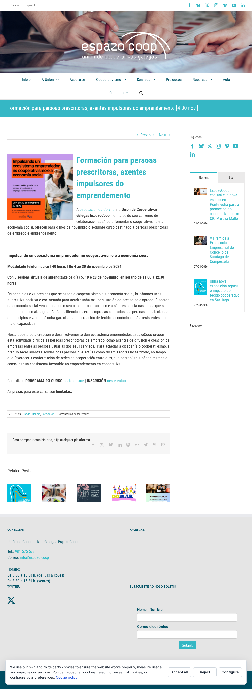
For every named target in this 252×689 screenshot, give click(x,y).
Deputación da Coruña (97, 209)
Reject (205, 672)
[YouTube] (235, 146)
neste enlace (73, 380)
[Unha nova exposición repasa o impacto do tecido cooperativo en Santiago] (200, 281)
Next (162, 135)
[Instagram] (218, 146)
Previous (147, 135)
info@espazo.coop (34, 557)
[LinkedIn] (192, 154)
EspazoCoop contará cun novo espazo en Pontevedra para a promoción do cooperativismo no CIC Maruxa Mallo (224, 204)
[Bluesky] (201, 146)
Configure (230, 672)
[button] (141, 92)
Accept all (179, 672)
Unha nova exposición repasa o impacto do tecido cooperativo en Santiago (224, 290)
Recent (204, 178)
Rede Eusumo (32, 414)
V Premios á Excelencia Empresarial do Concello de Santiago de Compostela (222, 250)
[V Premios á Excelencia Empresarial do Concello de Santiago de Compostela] (200, 238)
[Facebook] (192, 146)
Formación (48, 414)
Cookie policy (67, 677)
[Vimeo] (226, 146)
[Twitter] (209, 146)
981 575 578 (25, 551)
